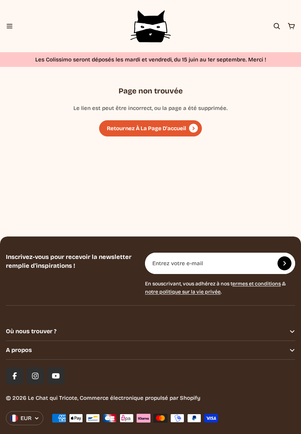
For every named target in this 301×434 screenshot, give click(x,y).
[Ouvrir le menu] (9, 26)
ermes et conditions (256, 284)
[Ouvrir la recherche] (276, 26)
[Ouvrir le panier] (291, 26)
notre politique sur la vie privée (183, 292)
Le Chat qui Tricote (52, 398)
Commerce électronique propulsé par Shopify (140, 398)
